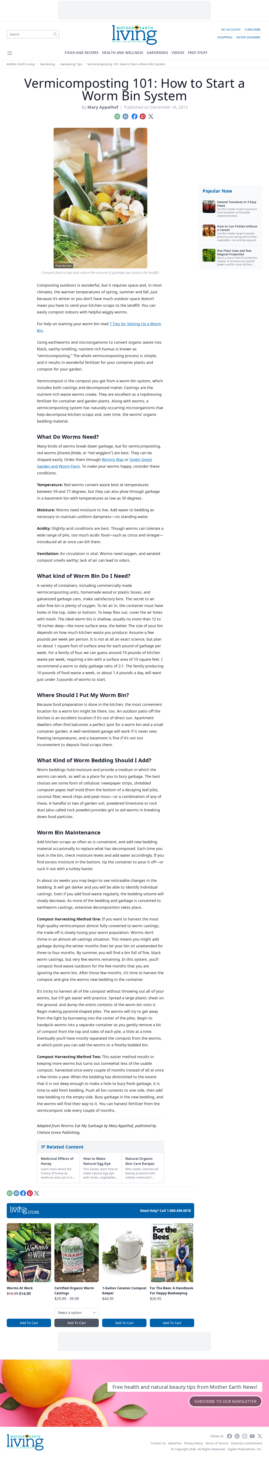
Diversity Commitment (246, 1443)
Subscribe (253, 29)
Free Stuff (198, 52)
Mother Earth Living (21, 64)
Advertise (175, 1443)
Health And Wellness (122, 52)
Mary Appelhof (102, 107)
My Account (231, 29)
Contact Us (158, 1443)
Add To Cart (29, 1323)
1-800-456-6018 (179, 1210)
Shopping (224, 37)
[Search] (55, 34)
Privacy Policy (193, 1443)
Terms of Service (216, 1443)
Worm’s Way (113, 459)
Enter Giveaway (248, 37)
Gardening (157, 52)
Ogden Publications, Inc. (245, 1449)
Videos (177, 52)
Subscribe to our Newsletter (225, 1401)
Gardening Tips (71, 64)
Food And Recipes (82, 52)
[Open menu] (10, 53)
